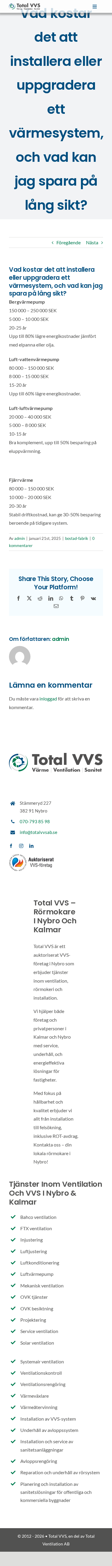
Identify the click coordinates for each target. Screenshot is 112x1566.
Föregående (68, 242)
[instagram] (21, 846)
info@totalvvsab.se (38, 832)
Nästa (92, 242)
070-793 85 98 (35, 821)
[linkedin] (31, 846)
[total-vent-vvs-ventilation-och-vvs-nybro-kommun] (24, 5)
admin (19, 538)
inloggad (48, 698)
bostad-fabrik (76, 538)
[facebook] (11, 846)
